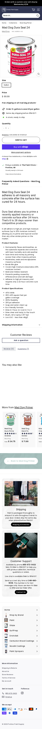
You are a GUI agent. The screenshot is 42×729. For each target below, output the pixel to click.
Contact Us (21, 592)
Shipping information (12, 325)
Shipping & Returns (9, 668)
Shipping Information (21, 525)
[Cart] (33, 9)
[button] (10, 433)
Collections (13, 23)
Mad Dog (5, 31)
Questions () (23, 349)
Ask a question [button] (21, 340)
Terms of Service (8, 678)
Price (4, 92)
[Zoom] (38, 74)
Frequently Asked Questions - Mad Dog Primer (21, 182)
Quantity (6, 123)
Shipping (5, 135)
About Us (5, 671)
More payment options (21, 152)
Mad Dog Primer (26, 23)
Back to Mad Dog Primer (22, 461)
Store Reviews (7, 674)
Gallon (6, 85)
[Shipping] (21, 493)
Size (4, 80)
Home (4, 23)
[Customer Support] (21, 545)
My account (6, 681)
